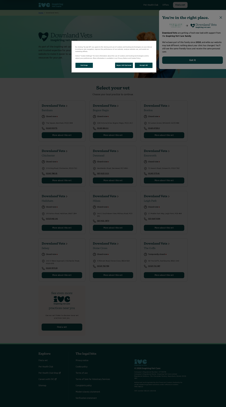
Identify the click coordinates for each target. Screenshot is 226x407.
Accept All (144, 65)
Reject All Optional (124, 65)
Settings (84, 65)
